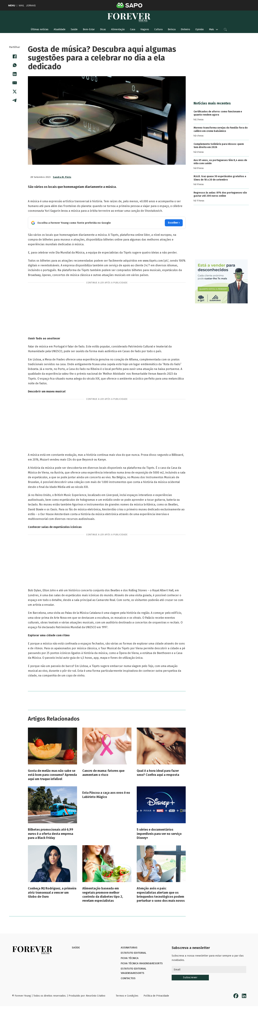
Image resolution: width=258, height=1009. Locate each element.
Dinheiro (185, 29)
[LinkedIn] (14, 73)
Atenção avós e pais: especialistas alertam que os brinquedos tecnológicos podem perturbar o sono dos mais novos (161, 894)
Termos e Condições (127, 995)
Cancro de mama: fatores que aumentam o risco (103, 773)
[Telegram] (14, 100)
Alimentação (118, 29)
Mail (21, 5)
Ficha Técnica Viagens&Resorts (142, 963)
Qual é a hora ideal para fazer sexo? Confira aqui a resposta (158, 773)
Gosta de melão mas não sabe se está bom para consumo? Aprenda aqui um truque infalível (52, 775)
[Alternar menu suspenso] (217, 29)
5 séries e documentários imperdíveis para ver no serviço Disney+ (159, 834)
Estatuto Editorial (133, 952)
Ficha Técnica (129, 958)
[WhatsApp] (14, 65)
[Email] (14, 82)
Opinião (199, 29)
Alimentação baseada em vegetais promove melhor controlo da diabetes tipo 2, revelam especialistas (102, 894)
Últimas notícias (39, 29)
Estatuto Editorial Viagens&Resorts (133, 971)
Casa (132, 29)
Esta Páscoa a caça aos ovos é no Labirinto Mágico (106, 795)
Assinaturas (129, 947)
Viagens (144, 29)
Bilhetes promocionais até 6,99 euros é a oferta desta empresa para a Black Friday (50, 834)
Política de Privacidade (156, 995)
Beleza (172, 29)
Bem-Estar (89, 29)
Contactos (128, 978)
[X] (14, 91)
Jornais (31, 5)
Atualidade (59, 29)
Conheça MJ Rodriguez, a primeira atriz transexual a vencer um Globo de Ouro (52, 892)
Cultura (158, 29)
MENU (11, 5)
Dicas (103, 29)
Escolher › (174, 222)
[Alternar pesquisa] (225, 29)
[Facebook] (14, 56)
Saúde (74, 29)
